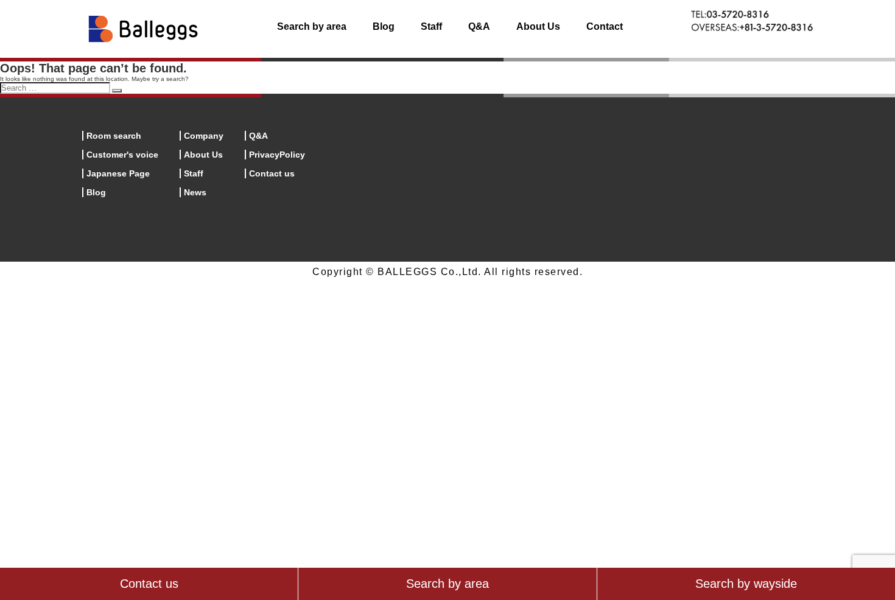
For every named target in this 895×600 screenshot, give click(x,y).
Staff (431, 26)
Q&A (479, 26)
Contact (604, 26)
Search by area (311, 26)
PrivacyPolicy (277, 154)
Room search (113, 136)
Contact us (272, 173)
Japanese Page (118, 173)
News (195, 192)
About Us (538, 26)
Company (203, 136)
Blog (384, 26)
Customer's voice (122, 154)
